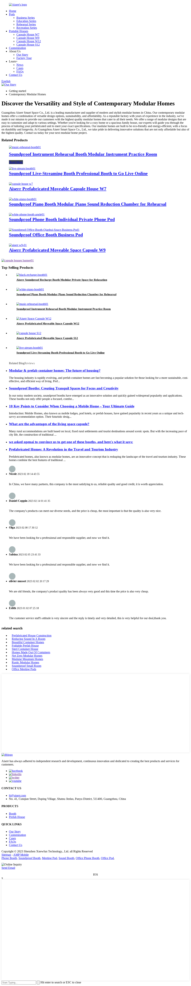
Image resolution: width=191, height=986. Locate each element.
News (19, 64)
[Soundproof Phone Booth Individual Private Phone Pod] (27, 214)
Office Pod (107, 858)
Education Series (26, 21)
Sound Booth (66, 858)
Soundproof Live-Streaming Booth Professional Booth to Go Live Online (78, 173)
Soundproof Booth (29, 858)
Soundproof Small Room (26, 665)
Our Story (22, 54)
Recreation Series (26, 27)
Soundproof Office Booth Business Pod (46, 234)
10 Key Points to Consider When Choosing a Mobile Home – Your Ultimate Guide (71, 406)
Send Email (8, 867)
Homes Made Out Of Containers (31, 652)
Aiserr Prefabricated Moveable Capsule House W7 (57, 188)
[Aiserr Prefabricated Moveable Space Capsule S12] (28, 333)
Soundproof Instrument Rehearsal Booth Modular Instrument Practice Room (83, 154)
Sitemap (6, 854)
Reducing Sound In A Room (28, 638)
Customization (17, 48)
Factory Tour (24, 58)
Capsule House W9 (27, 37)
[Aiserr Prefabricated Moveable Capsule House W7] (21, 183)
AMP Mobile (21, 854)
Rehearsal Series (26, 24)
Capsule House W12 (28, 41)
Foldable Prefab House (25, 645)
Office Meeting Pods (24, 669)
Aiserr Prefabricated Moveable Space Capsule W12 (47, 323)
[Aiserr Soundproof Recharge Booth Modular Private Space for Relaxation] (31, 274)
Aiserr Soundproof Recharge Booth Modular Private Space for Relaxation (61, 279)
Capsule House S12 (28, 44)
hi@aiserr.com (17, 795)
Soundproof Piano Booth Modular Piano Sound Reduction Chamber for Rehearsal (87, 204)
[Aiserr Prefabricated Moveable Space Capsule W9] (18, 245)
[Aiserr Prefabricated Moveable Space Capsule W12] (33, 318)
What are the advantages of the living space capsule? (49, 424)
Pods (12, 14)
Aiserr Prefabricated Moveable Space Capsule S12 (47, 338)
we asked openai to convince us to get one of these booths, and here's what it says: (71, 442)
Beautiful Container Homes (28, 642)
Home (12, 11)
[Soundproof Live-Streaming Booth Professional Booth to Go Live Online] (22, 168)
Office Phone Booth (87, 858)
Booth (12, 813)
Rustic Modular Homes (25, 662)
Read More (16, 162)
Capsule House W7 (27, 34)
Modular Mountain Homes (27, 659)
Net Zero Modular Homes (27, 655)
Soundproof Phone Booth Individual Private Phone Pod (62, 219)
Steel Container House (25, 649)
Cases (19, 68)
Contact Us (15, 74)
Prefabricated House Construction (31, 635)
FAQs (20, 71)
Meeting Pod (49, 858)
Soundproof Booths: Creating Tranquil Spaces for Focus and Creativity (64, 388)
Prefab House (17, 817)
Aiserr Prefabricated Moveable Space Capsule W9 (57, 250)
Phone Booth (9, 858)
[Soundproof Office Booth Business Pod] (44, 229)
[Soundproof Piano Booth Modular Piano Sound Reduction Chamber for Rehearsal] (23, 199)
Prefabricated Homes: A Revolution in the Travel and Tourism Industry (63, 449)
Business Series (25, 17)
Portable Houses (18, 31)
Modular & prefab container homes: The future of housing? (55, 370)
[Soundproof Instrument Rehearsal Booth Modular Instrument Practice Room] (25, 147)
